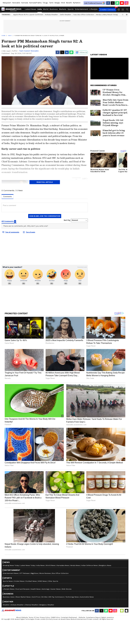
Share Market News (23, 597)
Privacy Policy (45, 617)
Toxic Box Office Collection (83, 14)
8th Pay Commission (56, 597)
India (39, 9)
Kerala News (75, 565)
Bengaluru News (105, 565)
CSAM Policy (55, 617)
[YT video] (122, 3)
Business (54, 9)
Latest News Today (27, 565)
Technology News (72, 597)
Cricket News (19, 581)
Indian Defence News (89, 565)
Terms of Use (34, 617)
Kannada (24, 3)
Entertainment (81, 9)
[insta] (126, 3)
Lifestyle (93, 9)
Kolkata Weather (51, 14)
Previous (123, 14)
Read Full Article (45, 182)
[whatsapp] (117, 3)
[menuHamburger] (123, 9)
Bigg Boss (34, 573)
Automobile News (87, 597)
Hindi (63, 3)
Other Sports (53, 581)
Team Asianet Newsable (29, 51)
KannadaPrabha (35, 3)
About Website (22, 617)
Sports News (8, 581)
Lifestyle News (8, 589)
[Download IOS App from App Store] (126, 610)
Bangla (57, 3)
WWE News (42, 581)
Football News (31, 581)
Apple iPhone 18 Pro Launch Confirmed (28, 14)
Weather (6, 605)
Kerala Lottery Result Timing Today (109, 14)
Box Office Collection (60, 573)
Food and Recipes (22, 589)
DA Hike (44, 597)
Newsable (16, 3)
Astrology (45, 589)
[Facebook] (108, 3)
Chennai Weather (31, 605)
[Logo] (12, 9)
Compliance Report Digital (96, 617)
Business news (8, 597)
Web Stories (66, 589)
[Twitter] (113, 3)
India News (40, 565)
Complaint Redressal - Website (73, 617)
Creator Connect (107, 10)
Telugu (45, 3)
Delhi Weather (65, 14)
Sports (71, 9)
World (45, 9)
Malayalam (7, 3)
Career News (55, 589)
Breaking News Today (11, 565)
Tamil (51, 3)
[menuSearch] (127, 10)
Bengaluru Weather (46, 605)
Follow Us (83, 52)
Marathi (69, 3)
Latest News (30, 9)
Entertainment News (10, 573)
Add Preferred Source (93, 3)
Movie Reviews (45, 573)
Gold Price (36, 597)
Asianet (11, 610)
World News (50, 565)
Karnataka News (63, 565)
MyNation (76, 3)
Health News (35, 589)
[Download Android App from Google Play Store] (122, 610)
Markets (62, 9)
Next (126, 14)
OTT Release (24, 573)
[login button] (119, 9)
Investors (110, 617)
